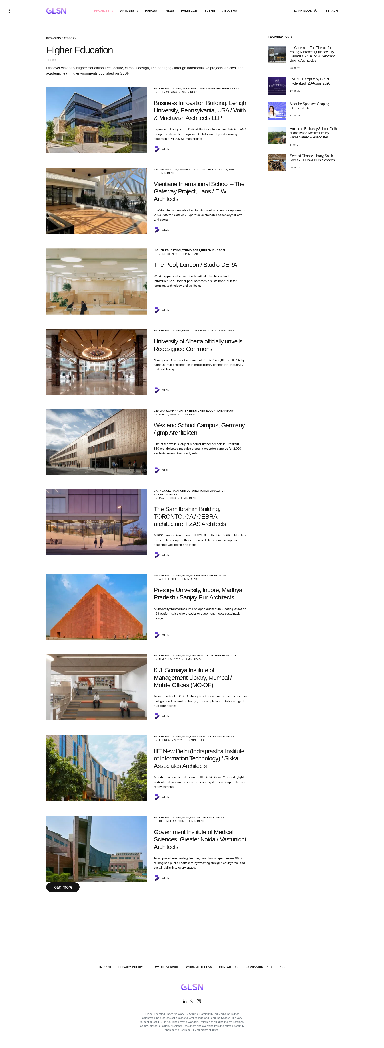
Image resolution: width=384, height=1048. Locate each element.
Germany (160, 410)
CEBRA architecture (182, 490)
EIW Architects (165, 169)
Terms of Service (164, 967)
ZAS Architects (165, 494)
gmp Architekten (181, 410)
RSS (282, 967)
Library (196, 655)
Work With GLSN (199, 967)
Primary (229, 410)
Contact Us (228, 967)
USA (184, 88)
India (185, 575)
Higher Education (167, 88)
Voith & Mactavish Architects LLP (213, 88)
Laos (209, 169)
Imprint (105, 967)
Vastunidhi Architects (207, 817)
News (186, 330)
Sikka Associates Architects (212, 736)
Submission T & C (258, 967)
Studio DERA (191, 250)
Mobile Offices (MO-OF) (220, 655)
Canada (159, 490)
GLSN (165, 149)
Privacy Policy (130, 967)
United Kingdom (213, 250)
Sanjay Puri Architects (208, 575)
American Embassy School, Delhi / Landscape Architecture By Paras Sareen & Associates (313, 133)
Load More (62, 887)
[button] (9, 10)
